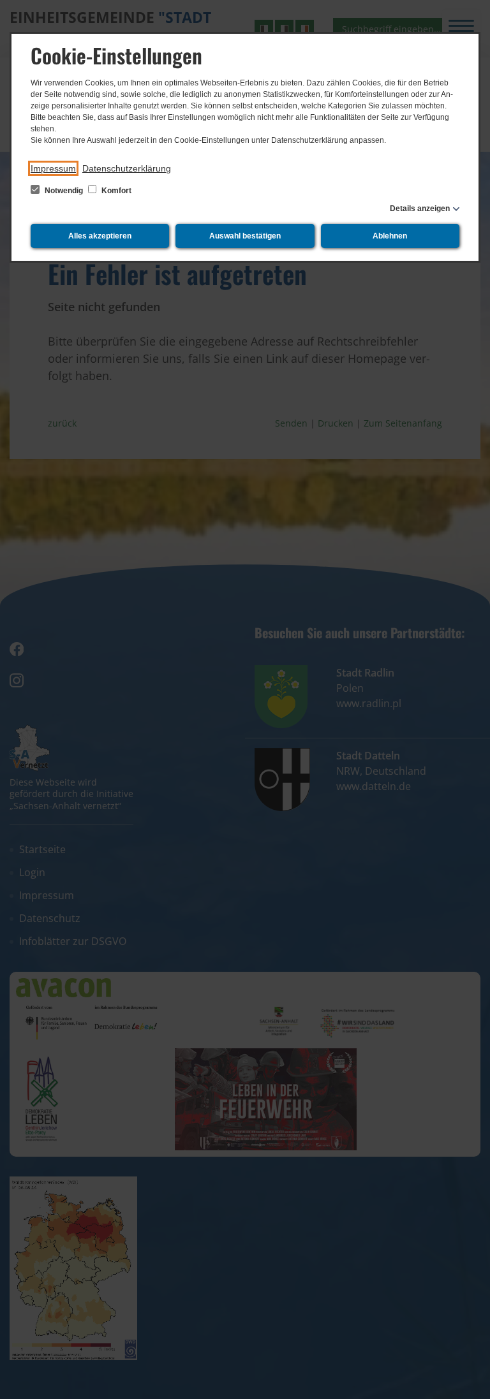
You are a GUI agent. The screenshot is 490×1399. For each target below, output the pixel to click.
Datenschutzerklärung (126, 168)
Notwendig (64, 190)
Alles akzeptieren (99, 235)
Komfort (115, 190)
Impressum (53, 168)
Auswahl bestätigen (245, 235)
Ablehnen (390, 235)
